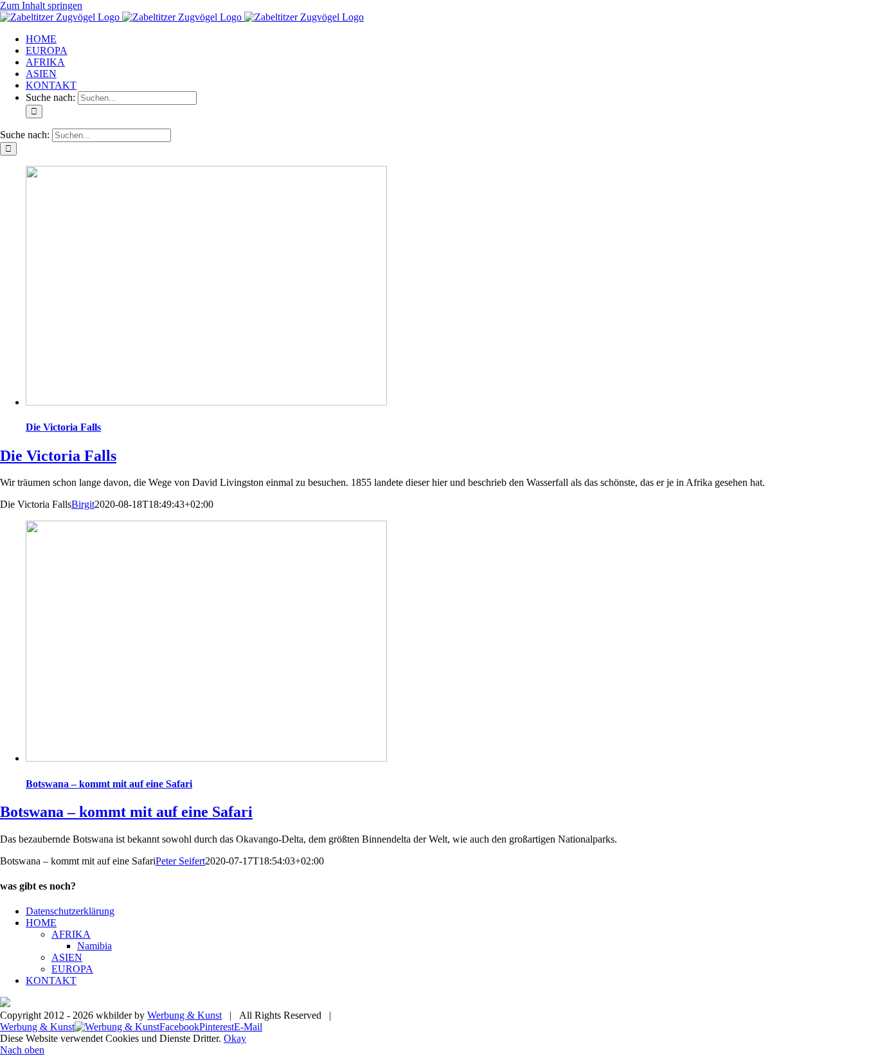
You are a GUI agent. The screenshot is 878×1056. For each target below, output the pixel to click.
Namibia (94, 945)
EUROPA (72, 968)
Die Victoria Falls (63, 427)
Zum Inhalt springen (41, 5)
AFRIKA (71, 934)
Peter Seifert (180, 860)
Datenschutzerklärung (70, 911)
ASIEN (66, 957)
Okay (235, 1038)
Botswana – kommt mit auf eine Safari (109, 783)
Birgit (82, 504)
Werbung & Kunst (184, 1015)
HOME (41, 922)
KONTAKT (51, 980)
